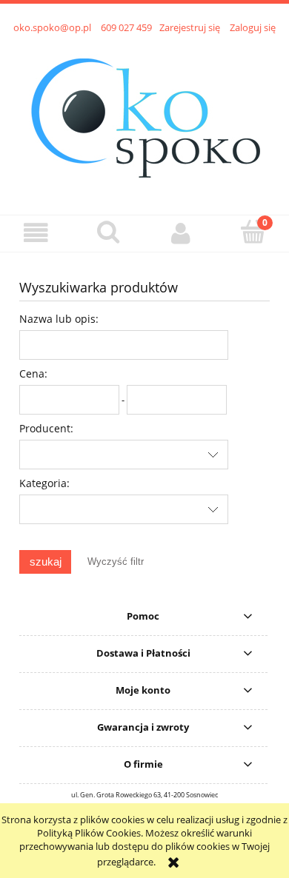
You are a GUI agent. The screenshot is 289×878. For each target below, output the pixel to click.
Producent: (46, 428)
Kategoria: (44, 483)
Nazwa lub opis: (59, 319)
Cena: (33, 373)
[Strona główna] (145, 116)
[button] (36, 232)
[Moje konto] (180, 232)
